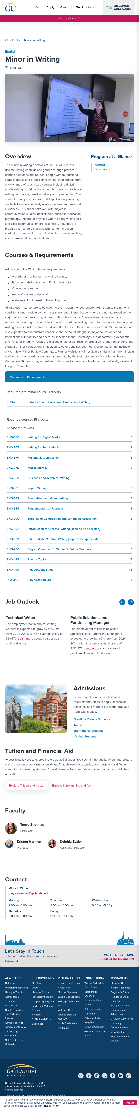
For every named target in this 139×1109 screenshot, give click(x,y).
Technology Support (42, 997)
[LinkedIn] (120, 1075)
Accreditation (12, 997)
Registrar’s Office (120, 992)
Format (99, 165)
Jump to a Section (67, 18)
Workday (36, 1014)
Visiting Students (85, 736)
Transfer (79, 725)
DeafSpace (63, 1028)
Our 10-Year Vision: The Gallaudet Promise (15, 1014)
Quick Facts (11, 983)
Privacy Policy (51, 1105)
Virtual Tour (64, 988)
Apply (51, 7)
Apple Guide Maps (67, 1023)
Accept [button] (130, 1102)
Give (63, 7)
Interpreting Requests (43, 1001)
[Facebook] (112, 1075)
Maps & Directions (67, 992)
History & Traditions (15, 992)
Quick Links (83, 7)
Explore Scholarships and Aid (71, 785)
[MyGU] (81, 1075)
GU (7, 40)
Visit (38, 7)
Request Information (116, 959)
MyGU (35, 988)
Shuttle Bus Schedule (69, 997)
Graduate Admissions (122, 1019)
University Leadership (16, 988)
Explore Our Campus (69, 983)
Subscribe (89, 1013)
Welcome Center (66, 1010)
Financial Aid (117, 983)
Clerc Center (117, 1032)
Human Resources (120, 988)
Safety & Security (120, 1005)
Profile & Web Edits (41, 1019)
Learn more (25, 638)
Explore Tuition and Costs (26, 785)
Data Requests (92, 1009)
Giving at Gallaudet (94, 1027)
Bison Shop (38, 1024)
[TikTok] (128, 1075)
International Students (88, 730)
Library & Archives (41, 992)
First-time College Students (92, 719)
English (17, 40)
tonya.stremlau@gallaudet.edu (28, 893)
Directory (36, 983)
